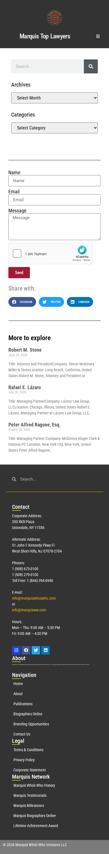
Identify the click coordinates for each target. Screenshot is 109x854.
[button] (98, 36)
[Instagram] (16, 650)
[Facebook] (26, 650)
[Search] (91, 66)
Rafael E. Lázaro (24, 387)
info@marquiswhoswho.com (34, 598)
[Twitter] (36, 650)
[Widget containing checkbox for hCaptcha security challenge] (50, 253)
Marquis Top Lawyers (45, 36)
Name (14, 172)
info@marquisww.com (29, 610)
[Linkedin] (45, 650)
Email (14, 191)
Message (17, 210)
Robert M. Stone (25, 350)
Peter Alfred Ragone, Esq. (34, 425)
